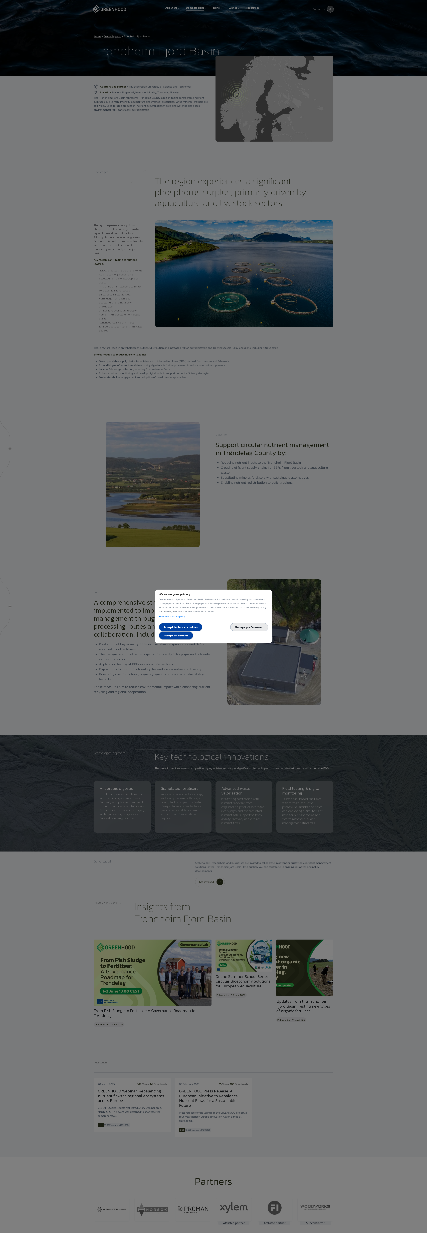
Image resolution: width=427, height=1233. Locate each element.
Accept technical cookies (180, 627)
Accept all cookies (175, 635)
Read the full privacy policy (172, 616)
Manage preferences (249, 627)
